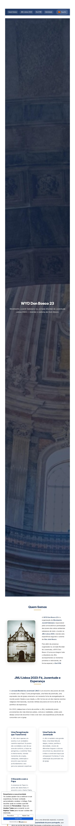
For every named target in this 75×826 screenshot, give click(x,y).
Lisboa (47, 634)
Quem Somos (12, 12)
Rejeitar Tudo (25, 815)
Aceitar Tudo (18, 818)
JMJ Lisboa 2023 (26, 12)
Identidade (48, 12)
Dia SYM (38, 12)
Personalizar (10, 815)
